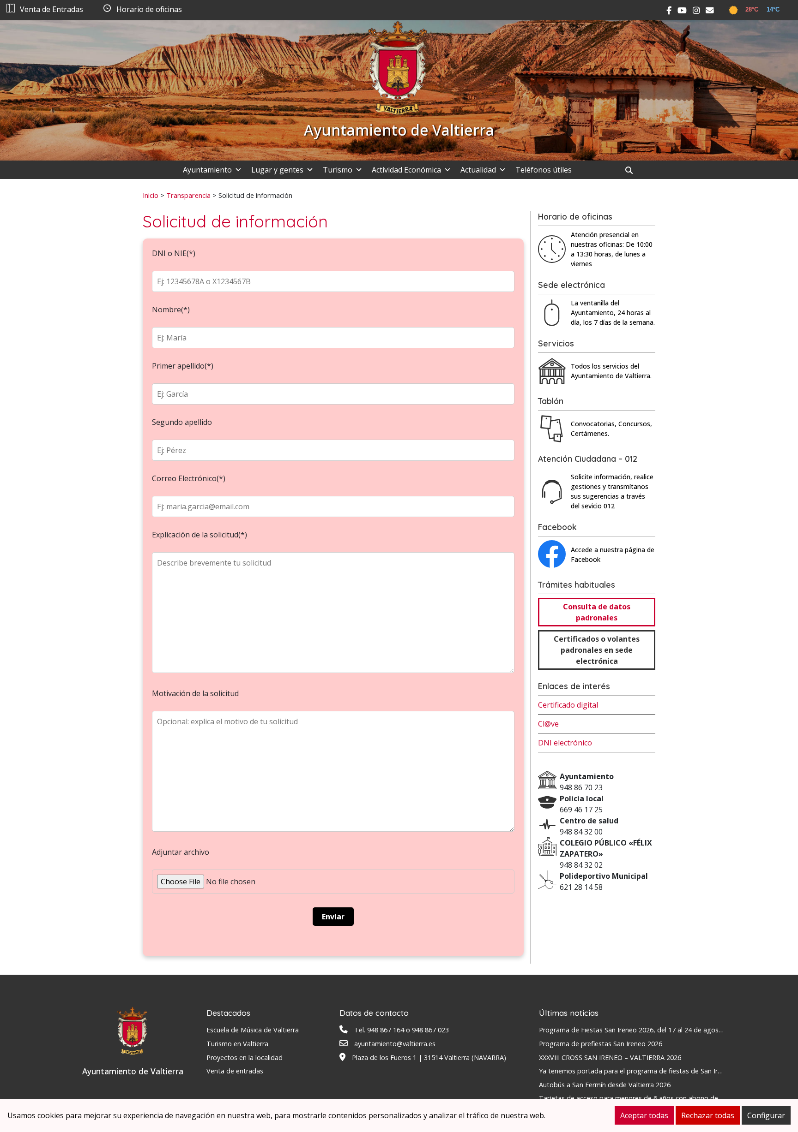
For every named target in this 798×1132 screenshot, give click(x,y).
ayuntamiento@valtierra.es (394, 1043)
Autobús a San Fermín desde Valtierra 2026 (605, 1084)
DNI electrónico (565, 743)
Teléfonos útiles (543, 170)
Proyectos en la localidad (244, 1057)
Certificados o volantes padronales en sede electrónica (597, 650)
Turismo (337, 170)
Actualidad (478, 170)
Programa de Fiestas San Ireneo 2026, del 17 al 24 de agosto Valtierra (646, 1029)
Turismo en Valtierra (237, 1043)
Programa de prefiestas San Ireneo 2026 (600, 1043)
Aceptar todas (644, 1115)
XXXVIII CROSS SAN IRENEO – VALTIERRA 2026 (610, 1057)
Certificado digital (568, 705)
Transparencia (188, 195)
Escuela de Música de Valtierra (252, 1029)
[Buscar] (632, 170)
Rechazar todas (707, 1115)
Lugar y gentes (277, 170)
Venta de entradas (234, 1070)
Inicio (150, 195)
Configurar (766, 1115)
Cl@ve (548, 724)
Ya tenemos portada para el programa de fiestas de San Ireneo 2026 (644, 1070)
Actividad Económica (406, 170)
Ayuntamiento (207, 170)
